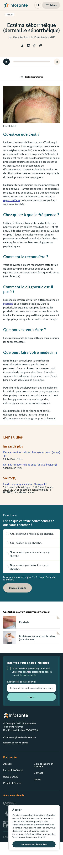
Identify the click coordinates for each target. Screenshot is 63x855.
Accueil (7, 763)
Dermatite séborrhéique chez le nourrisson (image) (31, 452)
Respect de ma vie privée (15, 742)
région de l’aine (11, 200)
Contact (38, 772)
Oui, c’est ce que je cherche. (26, 543)
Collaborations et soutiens (43, 765)
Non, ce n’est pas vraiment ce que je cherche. (30, 554)
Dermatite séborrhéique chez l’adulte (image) (28, 464)
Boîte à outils (10, 776)
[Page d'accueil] (16, 5)
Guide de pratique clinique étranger (23, 484)
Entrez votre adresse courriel (21, 682)
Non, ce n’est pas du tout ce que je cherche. (29, 567)
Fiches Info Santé (13, 770)
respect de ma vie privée (24, 675)
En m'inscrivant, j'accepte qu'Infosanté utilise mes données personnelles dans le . (32, 672)
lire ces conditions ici (36, 837)
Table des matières (34, 76)
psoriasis (8, 303)
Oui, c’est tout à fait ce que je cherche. (32, 533)
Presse (37, 779)
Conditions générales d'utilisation (19, 737)
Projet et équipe (12, 783)
